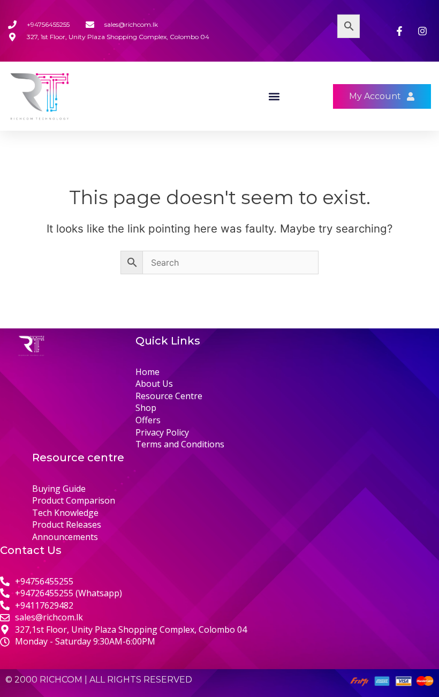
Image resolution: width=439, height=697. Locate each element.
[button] (274, 96)
